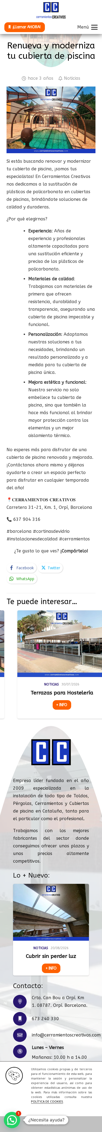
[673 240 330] (22, 1019)
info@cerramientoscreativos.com (66, 1035)
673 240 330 (45, 1018)
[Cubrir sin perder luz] (51, 912)
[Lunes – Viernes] (22, 1051)
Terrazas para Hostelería (39, 693)
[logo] (51, 10)
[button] (51, 1124)
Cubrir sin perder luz (51, 956)
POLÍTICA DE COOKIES (47, 1101)
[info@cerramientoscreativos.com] (22, 1035)
